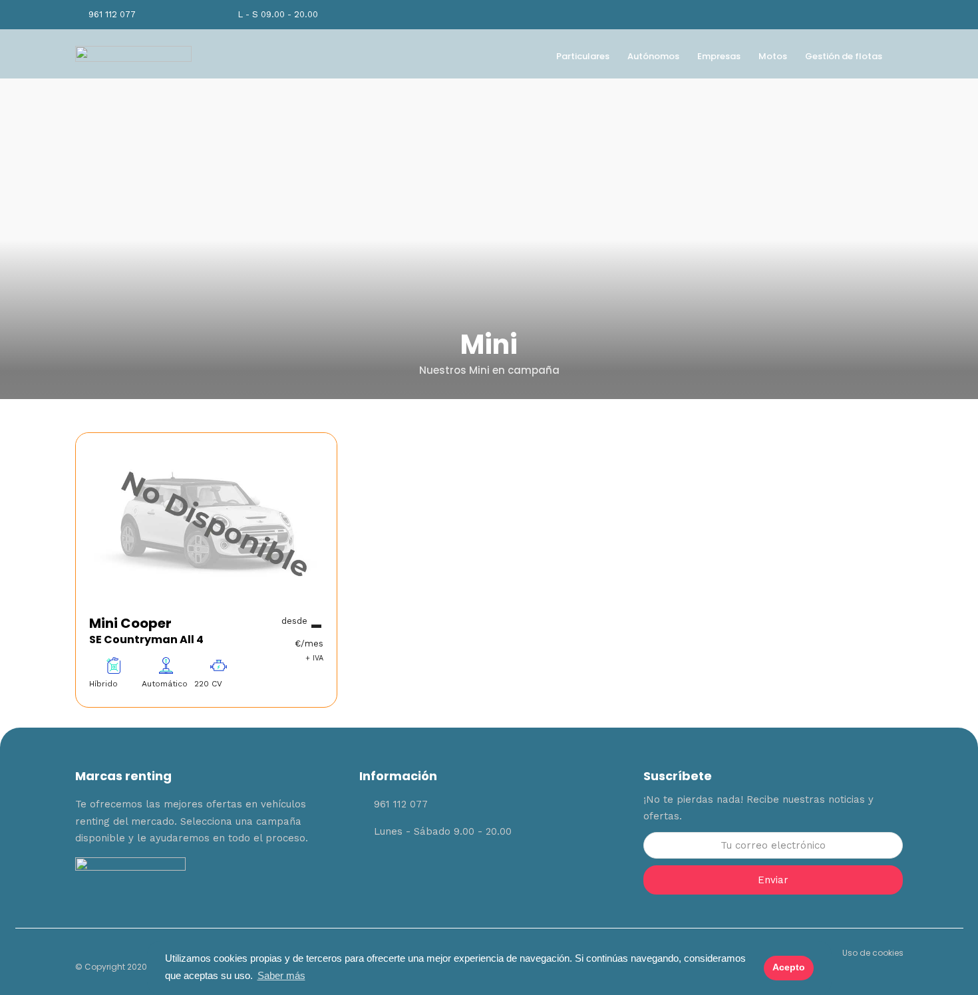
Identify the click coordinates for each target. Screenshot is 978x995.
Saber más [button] (281, 975)
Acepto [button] (788, 967)
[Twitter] (449, 872)
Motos (772, 56)
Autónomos (653, 56)
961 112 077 (112, 14)
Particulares (582, 56)
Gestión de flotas (843, 56)
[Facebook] (412, 872)
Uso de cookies (872, 952)
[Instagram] (857, 14)
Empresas (718, 56)
